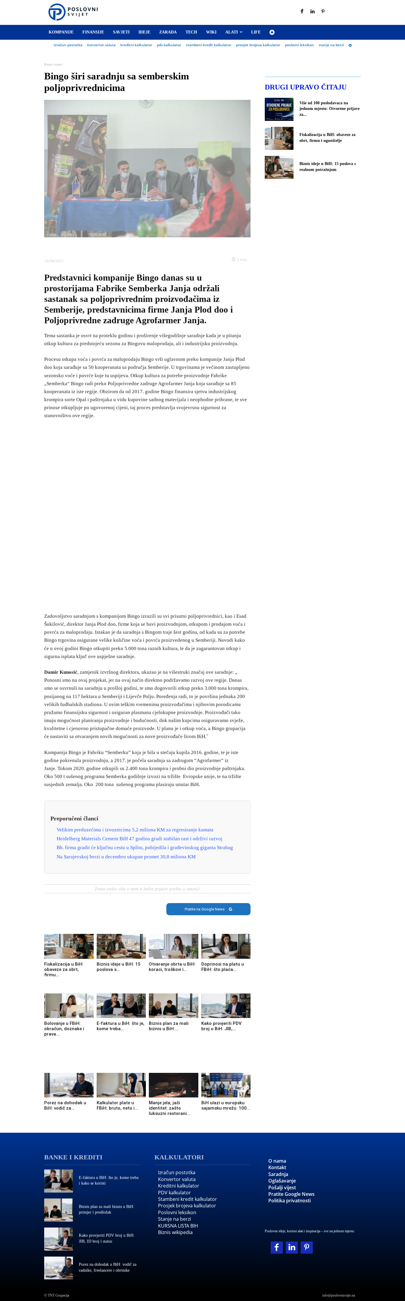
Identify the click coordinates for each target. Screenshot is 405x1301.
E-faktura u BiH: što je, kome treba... (120, 1026)
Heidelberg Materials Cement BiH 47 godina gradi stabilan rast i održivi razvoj (139, 838)
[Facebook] (302, 12)
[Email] (181, 246)
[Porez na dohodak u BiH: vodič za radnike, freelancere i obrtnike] (69, 1085)
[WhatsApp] (154, 246)
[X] (127, 246)
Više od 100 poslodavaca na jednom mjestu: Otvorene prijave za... (329, 109)
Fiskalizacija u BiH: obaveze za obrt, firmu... (64, 969)
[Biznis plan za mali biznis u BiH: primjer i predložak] (173, 1005)
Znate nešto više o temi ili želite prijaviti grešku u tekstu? (147, 888)
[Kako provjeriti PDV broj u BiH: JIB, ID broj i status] (226, 1005)
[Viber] (168, 246)
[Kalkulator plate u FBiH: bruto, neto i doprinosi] (121, 1085)
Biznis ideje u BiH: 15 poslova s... (119, 966)
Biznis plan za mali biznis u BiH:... (169, 1026)
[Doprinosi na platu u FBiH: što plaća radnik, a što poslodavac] (226, 946)
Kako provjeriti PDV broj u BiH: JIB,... (221, 1026)
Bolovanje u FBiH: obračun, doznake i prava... (64, 1029)
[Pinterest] (323, 12)
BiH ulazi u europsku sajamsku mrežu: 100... (225, 1105)
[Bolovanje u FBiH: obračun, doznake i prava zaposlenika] (69, 1005)
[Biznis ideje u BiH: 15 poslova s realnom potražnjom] (121, 946)
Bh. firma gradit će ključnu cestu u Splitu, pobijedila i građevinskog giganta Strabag (145, 847)
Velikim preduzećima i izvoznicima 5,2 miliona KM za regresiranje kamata (135, 830)
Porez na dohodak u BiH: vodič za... (65, 1105)
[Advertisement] (147, 516)
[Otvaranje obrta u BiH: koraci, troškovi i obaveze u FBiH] (173, 946)
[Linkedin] (313, 12)
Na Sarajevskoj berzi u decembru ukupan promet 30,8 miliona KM (126, 857)
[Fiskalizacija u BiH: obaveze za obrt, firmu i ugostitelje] (69, 946)
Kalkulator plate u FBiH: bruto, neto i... (117, 1105)
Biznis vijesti (53, 64)
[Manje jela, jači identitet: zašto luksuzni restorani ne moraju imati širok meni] (173, 1085)
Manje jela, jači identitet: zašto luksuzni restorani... (169, 1108)
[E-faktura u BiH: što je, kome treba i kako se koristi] (121, 1005)
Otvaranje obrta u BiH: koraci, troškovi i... (172, 966)
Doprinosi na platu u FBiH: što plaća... (222, 966)
